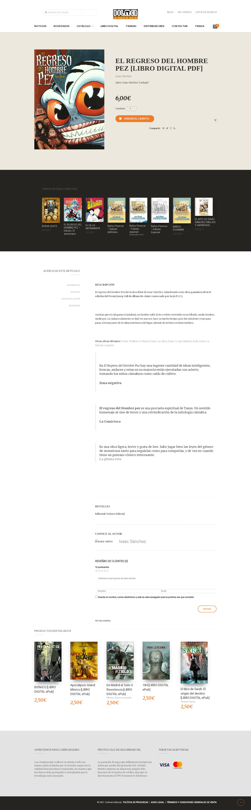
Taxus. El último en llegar (135, 341)
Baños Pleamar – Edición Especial (159, 229)
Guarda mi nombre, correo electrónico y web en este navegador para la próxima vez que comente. (146, 597)
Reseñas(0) (74, 305)
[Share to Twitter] (167, 128)
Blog (170, 12)
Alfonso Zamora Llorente (119, 697)
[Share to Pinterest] (163, 128)
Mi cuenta (185, 12)
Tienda (199, 26)
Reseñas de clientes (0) (111, 561)
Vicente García (188, 701)
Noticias (40, 26)
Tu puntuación (102, 567)
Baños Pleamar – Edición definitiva (116, 229)
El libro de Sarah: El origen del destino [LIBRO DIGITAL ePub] (195, 693)
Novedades (61, 26)
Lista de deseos (206, 12)
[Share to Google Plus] (174, 128)
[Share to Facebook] (170, 128)
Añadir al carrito (136, 118)
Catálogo (83, 26)
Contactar (180, 26)
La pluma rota (110, 459)
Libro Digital (109, 26)
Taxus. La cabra (158, 341)
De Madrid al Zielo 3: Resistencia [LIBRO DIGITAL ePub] (120, 689)
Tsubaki (131, 26)
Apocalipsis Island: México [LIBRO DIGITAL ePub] (83, 689)
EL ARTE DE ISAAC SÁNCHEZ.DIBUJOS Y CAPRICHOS (205, 222)
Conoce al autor (70, 298)
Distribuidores (154, 26)
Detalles (75, 292)
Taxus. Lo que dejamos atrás (183, 341)
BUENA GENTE (49, 226)
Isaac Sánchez (123, 76)
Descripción (73, 285)
